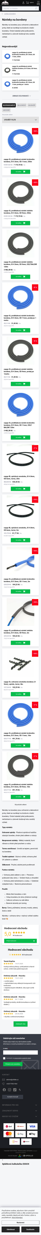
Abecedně (6, 110)
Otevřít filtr (10, 120)
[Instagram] (9, 1089)
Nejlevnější (22, 105)
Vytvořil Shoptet (12, 1156)
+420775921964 (11, 1084)
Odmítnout (11, 1229)
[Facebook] (4, 1089)
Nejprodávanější (9, 105)
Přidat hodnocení (11, 941)
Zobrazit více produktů (21, 96)
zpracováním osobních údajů (22, 1058)
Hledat (36, 8)
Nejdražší (31, 105)
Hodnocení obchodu (20, 949)
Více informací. (17, 1218)
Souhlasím (30, 1229)
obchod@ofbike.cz (12, 1079)
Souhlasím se (18, 1058)
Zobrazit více (20, 1024)
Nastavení (20, 1223)
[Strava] (20, 1089)
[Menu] (38, 2)
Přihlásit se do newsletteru (12, 1064)
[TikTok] (14, 1089)
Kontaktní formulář (12, 1097)
